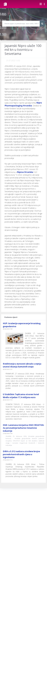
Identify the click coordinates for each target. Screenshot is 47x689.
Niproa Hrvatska (25, 172)
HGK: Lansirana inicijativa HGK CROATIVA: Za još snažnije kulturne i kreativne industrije (23, 428)
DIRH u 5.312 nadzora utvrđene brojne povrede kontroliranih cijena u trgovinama (21, 454)
